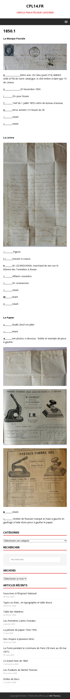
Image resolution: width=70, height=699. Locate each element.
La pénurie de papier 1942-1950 (20, 629)
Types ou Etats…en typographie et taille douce (27, 602)
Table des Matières (13, 611)
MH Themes (54, 695)
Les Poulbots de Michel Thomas (20, 669)
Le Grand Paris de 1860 (15, 660)
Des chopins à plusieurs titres (18, 639)
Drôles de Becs (11, 679)
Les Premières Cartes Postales (19, 620)
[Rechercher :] (35, 559)
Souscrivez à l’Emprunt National (19, 593)
